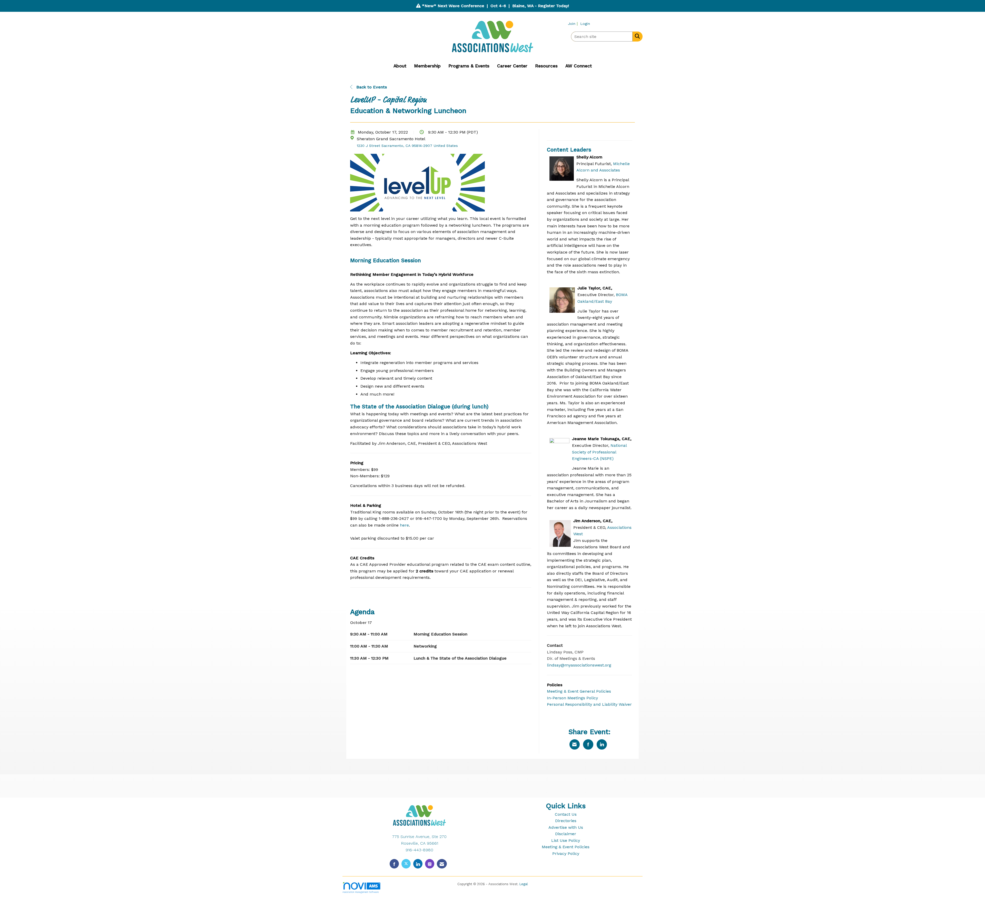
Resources (546, 65)
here (404, 525)
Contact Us (566, 814)
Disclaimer (565, 833)
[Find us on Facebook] (394, 863)
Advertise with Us (565, 827)
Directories (565, 820)
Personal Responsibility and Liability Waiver (589, 704)
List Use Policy (565, 840)
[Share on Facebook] (588, 744)
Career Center (512, 65)
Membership (427, 65)
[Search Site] (636, 36)
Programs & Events (468, 65)
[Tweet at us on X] (406, 863)
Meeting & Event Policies (565, 846)
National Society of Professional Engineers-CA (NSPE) (599, 452)
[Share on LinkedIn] (602, 744)
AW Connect (578, 65)
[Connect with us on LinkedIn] (417, 863)
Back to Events (371, 87)
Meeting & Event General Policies (579, 691)
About (399, 65)
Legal (523, 884)
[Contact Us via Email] (442, 863)
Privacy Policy (565, 853)
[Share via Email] (574, 744)
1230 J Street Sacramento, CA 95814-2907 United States (407, 146)
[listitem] (573, 23)
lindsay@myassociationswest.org (579, 665)
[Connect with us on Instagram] (429, 863)
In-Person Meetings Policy (572, 697)
